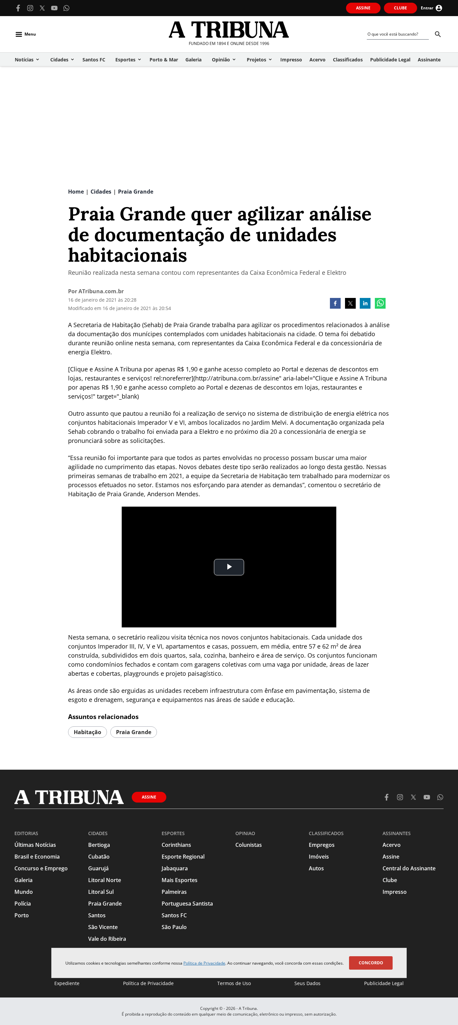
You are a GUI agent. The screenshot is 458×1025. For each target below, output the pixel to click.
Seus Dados (307, 983)
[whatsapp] (380, 304)
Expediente (66, 983)
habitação (87, 732)
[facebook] (335, 304)
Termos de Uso (234, 983)
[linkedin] (365, 304)
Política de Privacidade (204, 963)
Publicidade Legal (384, 983)
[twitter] (350, 304)
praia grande (133, 732)
